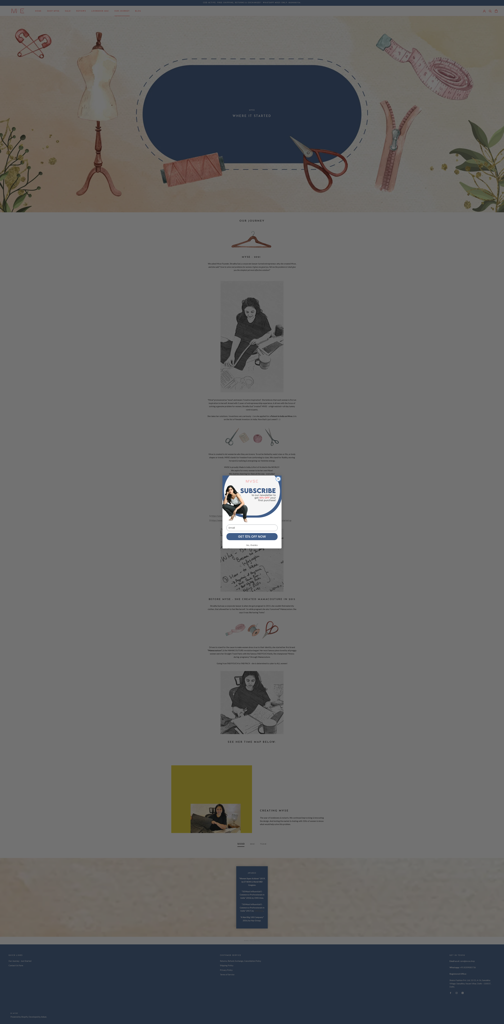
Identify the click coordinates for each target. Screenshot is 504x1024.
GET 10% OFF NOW (252, 536)
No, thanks (252, 545)
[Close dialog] (278, 479)
